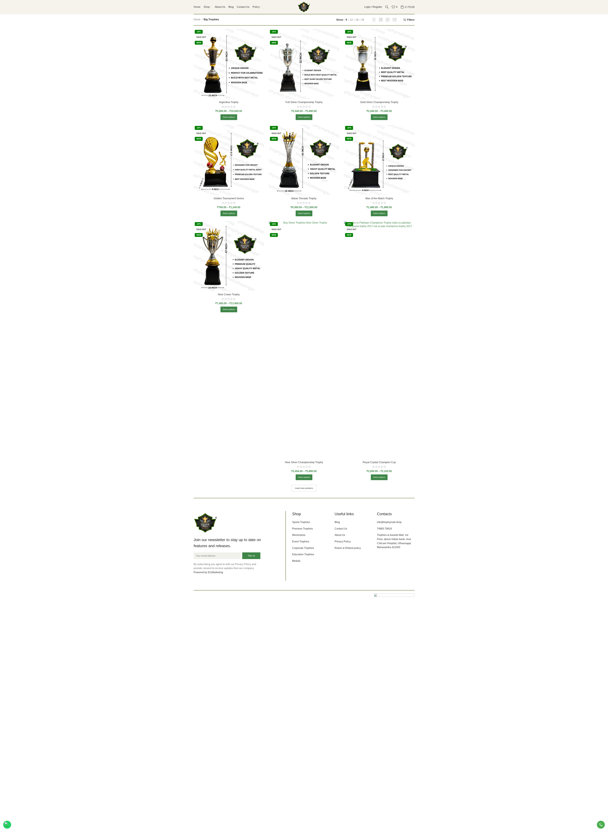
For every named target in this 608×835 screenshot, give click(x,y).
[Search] (387, 7)
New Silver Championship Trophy (304, 462)
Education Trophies (303, 554)
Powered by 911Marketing (208, 572)
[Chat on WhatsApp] (7, 825)
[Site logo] (304, 6)
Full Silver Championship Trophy (304, 102)
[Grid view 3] (387, 19)
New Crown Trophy (229, 294)
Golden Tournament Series (229, 198)
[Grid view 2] (380, 19)
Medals (296, 561)
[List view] (374, 19)
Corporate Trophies (303, 548)
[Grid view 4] (394, 19)
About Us (340, 535)
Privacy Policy (343, 541)
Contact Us (341, 528)
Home (197, 19)
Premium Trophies (302, 528)
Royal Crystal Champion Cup (379, 462)
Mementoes (298, 535)
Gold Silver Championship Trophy (379, 102)
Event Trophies (300, 541)
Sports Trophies (301, 522)
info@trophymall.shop (389, 522)
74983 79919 (384, 528)
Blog (337, 522)
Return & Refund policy (348, 548)
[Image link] (205, 522)
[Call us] (601, 825)
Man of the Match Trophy (379, 198)
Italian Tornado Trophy (303, 198)
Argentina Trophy (228, 102)
